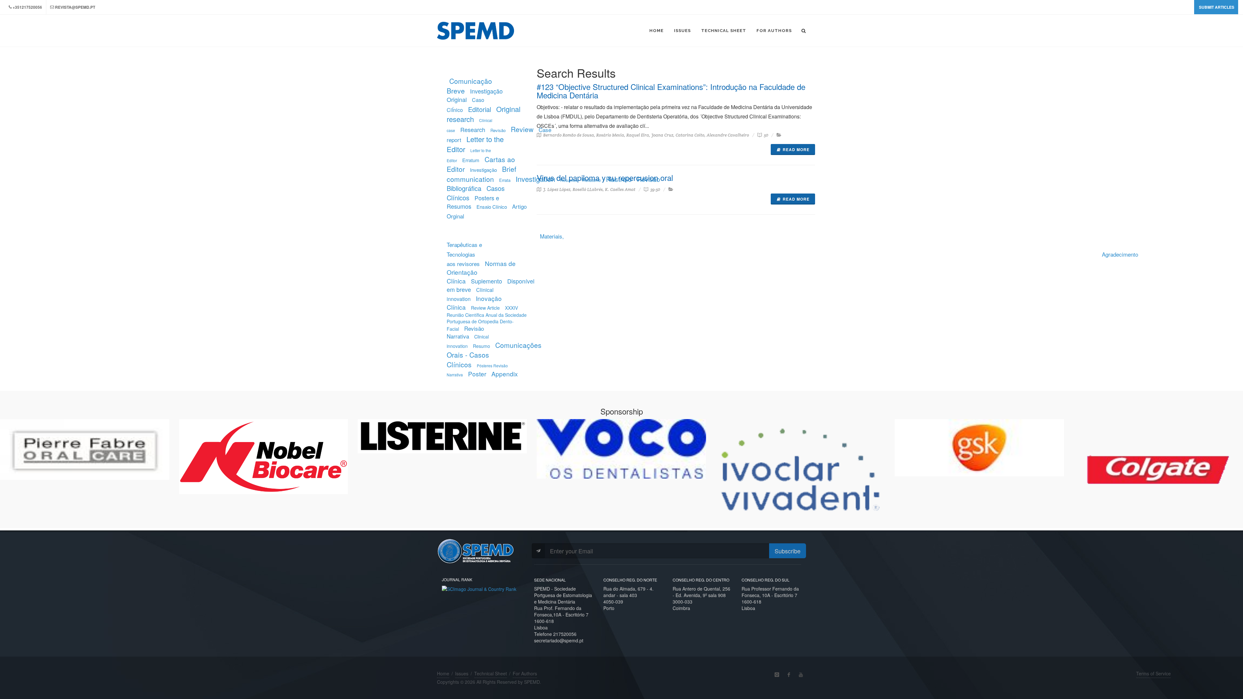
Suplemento (486, 281)
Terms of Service (1153, 673)
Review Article (485, 308)
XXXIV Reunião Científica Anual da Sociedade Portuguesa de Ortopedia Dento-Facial (487, 318)
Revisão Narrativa (465, 332)
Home (443, 673)
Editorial (479, 109)
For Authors (525, 673)
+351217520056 (27, 7)
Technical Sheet (490, 673)
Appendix (504, 373)
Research (472, 129)
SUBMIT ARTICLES (1216, 7)
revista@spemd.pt (75, 7)
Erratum (470, 160)
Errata (504, 180)
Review (522, 129)
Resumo (481, 346)
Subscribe (788, 551)
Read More (796, 149)
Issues (461, 673)
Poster (477, 373)
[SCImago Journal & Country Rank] (479, 588)
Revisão (498, 130)
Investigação (483, 169)
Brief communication (481, 174)
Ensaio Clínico (491, 206)
